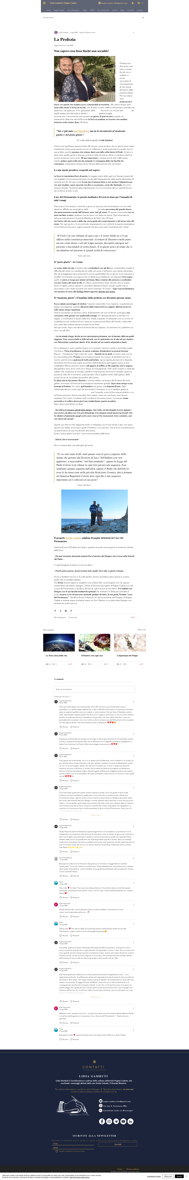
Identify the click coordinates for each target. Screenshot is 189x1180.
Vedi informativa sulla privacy (80, 1177)
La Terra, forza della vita (56, 655)
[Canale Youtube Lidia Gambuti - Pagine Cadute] (123, 1121)
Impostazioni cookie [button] (154, 1176)
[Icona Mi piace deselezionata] (60, 727)
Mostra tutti (142, 630)
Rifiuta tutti (168, 1176)
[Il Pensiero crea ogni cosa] (94, 642)
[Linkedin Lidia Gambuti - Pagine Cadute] (130, 1121)
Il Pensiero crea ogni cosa (92, 655)
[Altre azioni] (133, 32)
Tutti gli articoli (48, 17)
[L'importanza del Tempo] (130, 642)
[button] (133, 3)
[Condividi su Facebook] (55, 611)
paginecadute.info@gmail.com (114, 3)
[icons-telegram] (116, 1121)
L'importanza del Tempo (127, 655)
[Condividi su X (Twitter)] (60, 611)
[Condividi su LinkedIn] (66, 611)
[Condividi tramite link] (71, 611)
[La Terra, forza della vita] (59, 642)
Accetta (179, 1176)
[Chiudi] (186, 1176)
